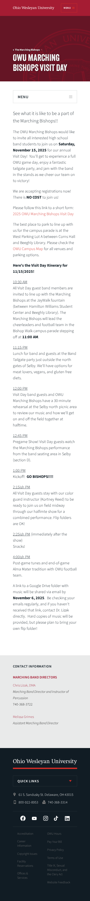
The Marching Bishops (27, 50)
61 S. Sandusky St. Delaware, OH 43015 (46, 794)
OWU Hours (54, 834)
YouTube (34, 818)
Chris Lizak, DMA (24, 685)
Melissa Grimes (23, 716)
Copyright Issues (27, 854)
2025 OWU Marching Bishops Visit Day (43, 214)
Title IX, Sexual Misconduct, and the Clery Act (57, 870)
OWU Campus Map (28, 249)
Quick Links (28, 781)
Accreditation (25, 834)
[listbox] (45, 781)
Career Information (24, 843)
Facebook (23, 818)
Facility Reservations (25, 863)
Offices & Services (22, 875)
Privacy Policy (55, 850)
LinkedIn (67, 818)
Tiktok (56, 818)
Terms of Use (55, 858)
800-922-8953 (28, 802)
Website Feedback (58, 882)
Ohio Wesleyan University (34, 8)
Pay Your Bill (54, 842)
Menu (67, 8)
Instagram (45, 818)
